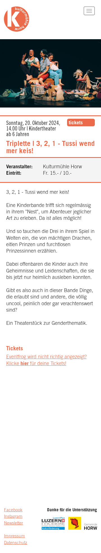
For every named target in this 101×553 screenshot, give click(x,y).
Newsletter (13, 523)
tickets (76, 123)
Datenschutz (15, 543)
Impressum (14, 536)
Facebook (13, 510)
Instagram (13, 517)
